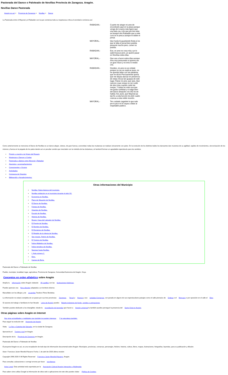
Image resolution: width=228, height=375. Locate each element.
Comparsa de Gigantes (17, 174)
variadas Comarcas (97, 298)
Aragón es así (9, 13)
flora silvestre (25, 288)
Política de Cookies (89, 372)
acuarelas (32, 293)
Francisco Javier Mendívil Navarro (50, 357)
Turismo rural (20, 332)
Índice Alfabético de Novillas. (42, 243)
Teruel (71, 298)
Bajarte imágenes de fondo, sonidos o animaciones (80, 303)
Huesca (80, 298)
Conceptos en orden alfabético (20, 277)
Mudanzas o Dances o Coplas (20, 157)
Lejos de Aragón (47, 303)
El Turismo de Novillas (40, 240)
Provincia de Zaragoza (26, 13)
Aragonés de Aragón (33, 322)
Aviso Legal (8, 367)
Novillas (42, 13)
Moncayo (182, 298)
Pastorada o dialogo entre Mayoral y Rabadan (26, 161)
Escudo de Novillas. (39, 213)
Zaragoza (62, 298)
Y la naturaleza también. (68, 318)
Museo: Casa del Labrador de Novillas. (46, 220)
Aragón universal (81, 308)
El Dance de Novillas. (40, 203)
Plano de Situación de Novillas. (43, 200)
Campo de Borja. (38, 260)
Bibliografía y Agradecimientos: (20, 177)
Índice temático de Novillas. (42, 247)
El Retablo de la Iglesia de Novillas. (45, 233)
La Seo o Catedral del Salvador (20, 327)
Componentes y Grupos (18, 167)
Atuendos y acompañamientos (20, 164)
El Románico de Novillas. (41, 230)
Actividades (13, 171)
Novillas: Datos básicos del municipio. (46, 190)
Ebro (211, 298)
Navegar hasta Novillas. (40, 250)
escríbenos (51, 362)
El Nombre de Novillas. (40, 227)
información (16, 283)
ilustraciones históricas (65, 283)
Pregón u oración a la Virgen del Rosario (24, 154)
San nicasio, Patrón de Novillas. (43, 237)
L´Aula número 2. (38, 253)
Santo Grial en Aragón (133, 308)
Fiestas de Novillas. (39, 207)
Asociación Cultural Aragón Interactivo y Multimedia (62, 367)
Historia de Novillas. (39, 217)
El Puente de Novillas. (40, 223)
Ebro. (34, 257)
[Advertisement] (114, 125)
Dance (50, 13)
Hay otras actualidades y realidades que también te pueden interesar (30, 318)
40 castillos (44, 283)
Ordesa (170, 298)
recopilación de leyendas (54, 308)
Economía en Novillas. (40, 197)
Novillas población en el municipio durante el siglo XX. (52, 193)
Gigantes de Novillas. (40, 210)
